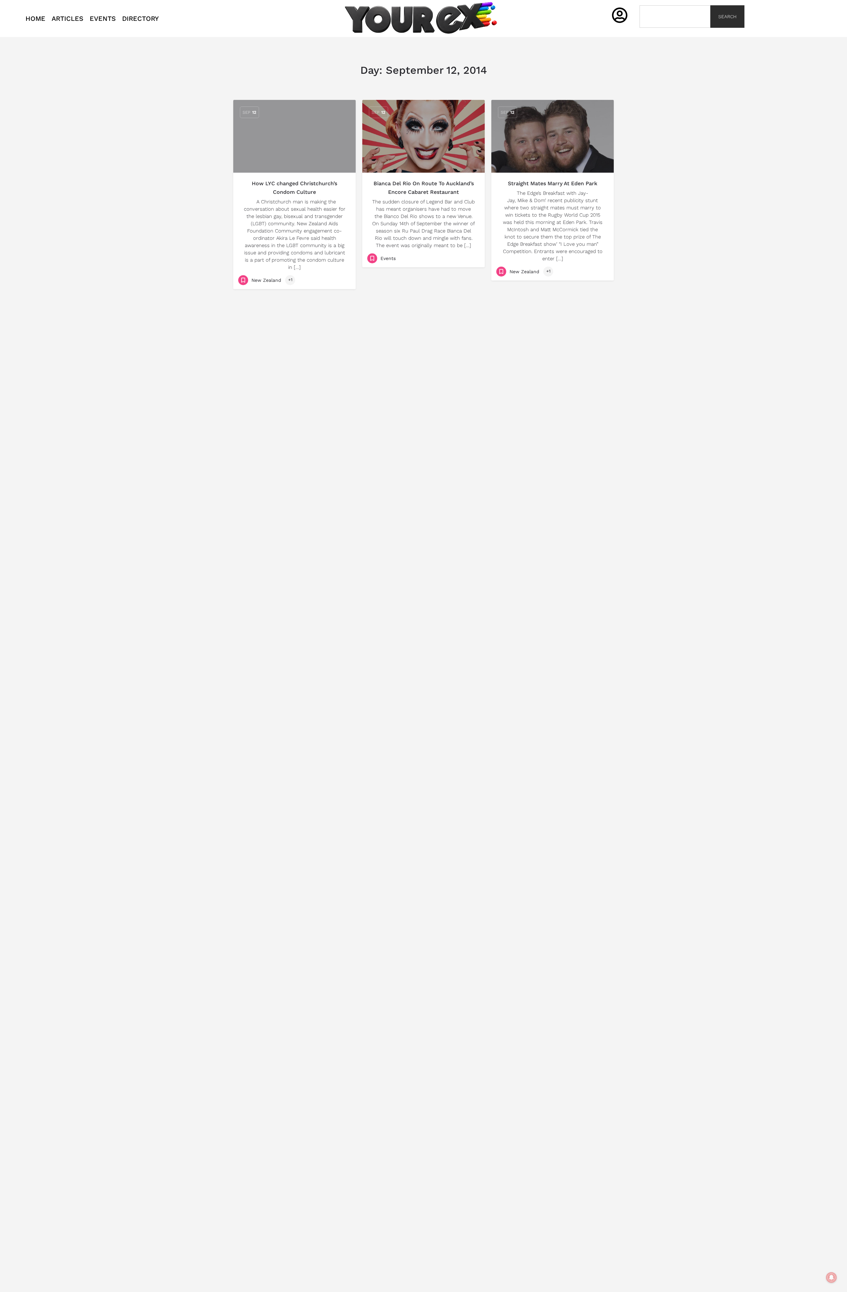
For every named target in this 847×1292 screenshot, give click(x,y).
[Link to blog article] (294, 136)
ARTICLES (67, 18)
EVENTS (103, 18)
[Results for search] (675, 31)
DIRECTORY (140, 18)
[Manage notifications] (831, 1277)
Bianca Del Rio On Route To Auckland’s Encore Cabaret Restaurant (424, 187)
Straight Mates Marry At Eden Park (552, 183)
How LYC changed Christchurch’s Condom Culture (294, 187)
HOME (35, 18)
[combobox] (675, 16)
